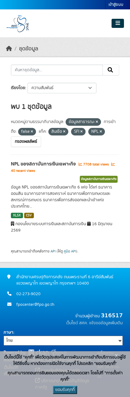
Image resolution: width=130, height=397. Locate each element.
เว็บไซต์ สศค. (77, 323)
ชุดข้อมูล (28, 49)
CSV (29, 215)
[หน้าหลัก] (9, 49)
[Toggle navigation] (118, 23)
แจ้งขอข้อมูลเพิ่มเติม (106, 323)
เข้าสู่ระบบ (116, 5)
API (53, 251)
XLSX (17, 215)
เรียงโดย (18, 88)
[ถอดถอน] (97, 122)
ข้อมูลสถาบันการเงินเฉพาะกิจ (98, 179)
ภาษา (8, 332)
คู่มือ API (70, 251)
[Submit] (110, 70)
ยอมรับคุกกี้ (65, 390)
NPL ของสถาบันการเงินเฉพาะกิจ (44, 164)
